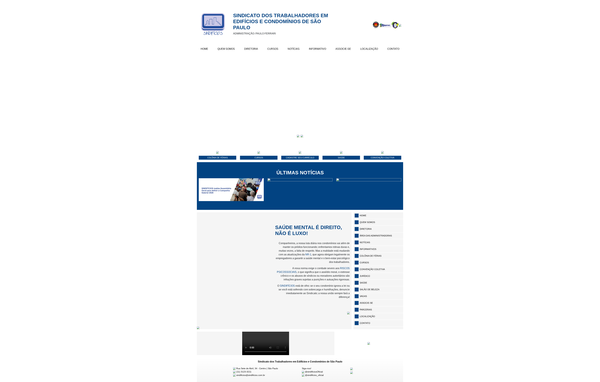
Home (204, 49)
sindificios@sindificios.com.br (250, 375)
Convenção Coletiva (372, 269)
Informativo (317, 49)
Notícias (294, 49)
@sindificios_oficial (314, 375)
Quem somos (367, 222)
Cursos (272, 49)
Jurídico (365, 276)
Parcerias (366, 309)
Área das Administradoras (376, 235)
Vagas (363, 296)
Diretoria (251, 49)
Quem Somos (226, 49)
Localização (369, 49)
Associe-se (343, 49)
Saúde (363, 282)
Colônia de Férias (370, 256)
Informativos (368, 249)
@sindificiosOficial (313, 371)
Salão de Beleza (369, 289)
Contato (393, 49)
